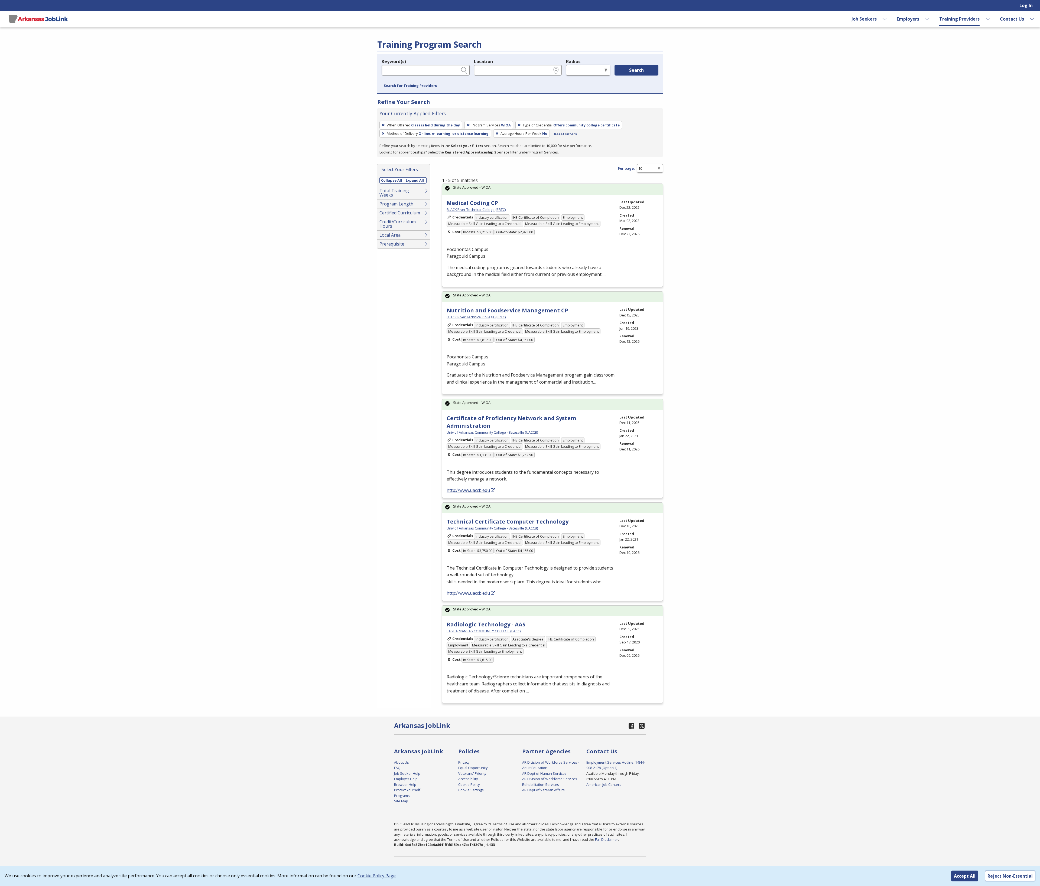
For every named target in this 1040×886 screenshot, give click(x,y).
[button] (410, 86)
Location (483, 61)
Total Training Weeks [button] (394, 193)
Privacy (463, 762)
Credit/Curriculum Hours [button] (397, 224)
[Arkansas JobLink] (38, 19)
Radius (573, 61)
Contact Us (1012, 19)
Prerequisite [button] (391, 244)
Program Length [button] (396, 204)
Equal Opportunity (472, 767)
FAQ (397, 767)
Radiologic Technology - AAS (486, 624)
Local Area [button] (390, 235)
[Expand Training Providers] (988, 19)
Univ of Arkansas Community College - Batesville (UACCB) (492, 432)
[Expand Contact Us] (1032, 19)
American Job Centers (603, 784)
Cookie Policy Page (377, 876)
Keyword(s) (394, 61)
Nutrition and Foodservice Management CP (507, 310)
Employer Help (406, 778)
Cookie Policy (469, 784)
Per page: (626, 168)
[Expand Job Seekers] (884, 19)
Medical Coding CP (472, 203)
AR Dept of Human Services (544, 773)
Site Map (401, 801)
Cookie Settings (471, 789)
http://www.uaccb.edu (468, 490)
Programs (402, 795)
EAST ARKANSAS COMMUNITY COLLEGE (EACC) (484, 631)
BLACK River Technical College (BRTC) (476, 209)
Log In (1026, 5)
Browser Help (405, 784)
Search (636, 70)
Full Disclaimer (606, 839)
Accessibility (468, 778)
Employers (908, 19)
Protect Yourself (407, 789)
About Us (401, 762)
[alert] (552, 189)
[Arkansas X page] (642, 725)
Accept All (965, 876)
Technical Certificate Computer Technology (507, 521)
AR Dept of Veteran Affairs (543, 789)
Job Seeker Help (407, 773)
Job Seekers (864, 19)
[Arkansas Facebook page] (631, 725)
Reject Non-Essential (1010, 876)
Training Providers (959, 19)
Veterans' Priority (472, 773)
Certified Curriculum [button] (399, 213)
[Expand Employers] (927, 19)
